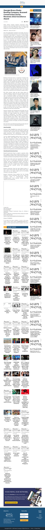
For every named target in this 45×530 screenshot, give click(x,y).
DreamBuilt (13, 129)
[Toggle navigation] (21, 6)
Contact (39, 518)
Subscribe (24, 520)
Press (40, 516)
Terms (32, 528)
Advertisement (39, 517)
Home (40, 514)
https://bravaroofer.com (19, 125)
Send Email (8, 209)
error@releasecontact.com (22, 221)
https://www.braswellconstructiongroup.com (15, 216)
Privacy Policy (37, 528)
